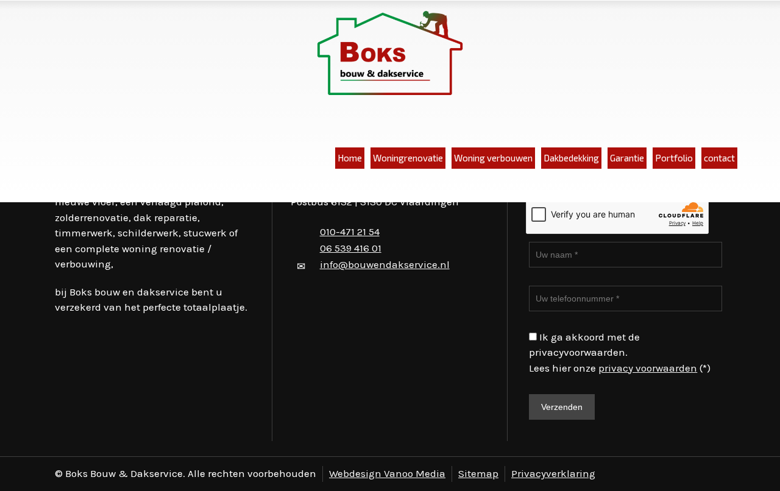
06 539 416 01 (350, 248)
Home (350, 157)
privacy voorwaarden (647, 368)
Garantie (627, 157)
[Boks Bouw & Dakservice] (390, 54)
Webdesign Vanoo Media (387, 473)
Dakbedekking (571, 157)
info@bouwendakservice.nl (385, 264)
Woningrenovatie (408, 157)
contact (719, 157)
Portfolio (674, 157)
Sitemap (478, 473)
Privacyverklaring (553, 473)
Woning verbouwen (493, 157)
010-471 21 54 (350, 231)
